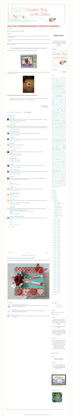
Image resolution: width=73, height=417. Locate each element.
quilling (53, 159)
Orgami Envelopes (62, 151)
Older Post (47, 252)
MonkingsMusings (13, 193)
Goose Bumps (59, 126)
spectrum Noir (61, 169)
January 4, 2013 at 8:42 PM (15, 224)
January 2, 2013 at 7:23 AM (15, 122)
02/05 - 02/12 (56, 285)
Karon (11, 137)
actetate (53, 81)
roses (61, 159)
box (59, 89)
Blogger (47, 414)
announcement (59, 82)
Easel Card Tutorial (58, 114)
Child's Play (62, 103)
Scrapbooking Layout (62, 161)
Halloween (57, 127)
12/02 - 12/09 (56, 222)
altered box (62, 81)
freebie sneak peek (59, 123)
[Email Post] (24, 112)
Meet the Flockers (63, 138)
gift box (56, 124)
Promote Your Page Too (59, 307)
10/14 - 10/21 (56, 234)
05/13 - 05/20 (56, 262)
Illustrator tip (61, 131)
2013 (54, 198)
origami (53, 152)
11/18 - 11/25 (56, 225)
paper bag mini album (61, 154)
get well (53, 124)
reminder (57, 159)
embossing (64, 116)
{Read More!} (58, 45)
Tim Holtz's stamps (55, 175)
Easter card (54, 115)
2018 (54, 192)
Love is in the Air (55, 136)
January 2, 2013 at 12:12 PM (15, 167)
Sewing (63, 164)
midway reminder (55, 141)
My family (58, 143)
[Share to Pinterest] (30, 112)
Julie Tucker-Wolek (13, 131)
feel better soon (58, 119)
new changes (60, 147)
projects (53, 158)
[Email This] (26, 112)
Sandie (11, 124)
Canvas (58, 92)
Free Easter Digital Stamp (56, 121)
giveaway (63, 125)
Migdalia (11, 206)
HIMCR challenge (54, 130)
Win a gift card (58, 184)
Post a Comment (11, 226)
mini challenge (54, 142)
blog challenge (54, 88)
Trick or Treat (57, 178)
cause (53, 98)
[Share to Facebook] (29, 112)
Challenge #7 (61, 102)
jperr (10, 143)
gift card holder (61, 124)
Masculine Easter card (55, 138)
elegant (60, 116)
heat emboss (63, 129)
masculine (62, 137)
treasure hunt (63, 176)
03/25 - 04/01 (56, 274)
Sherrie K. (12, 150)
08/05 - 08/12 (56, 250)
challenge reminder (55, 103)
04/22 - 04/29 (56, 267)
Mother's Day (54, 143)
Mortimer (63, 142)
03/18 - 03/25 (56, 275)
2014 (54, 197)
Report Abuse (55, 353)
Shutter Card (63, 165)
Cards (57, 96)
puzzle (57, 158)
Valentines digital (57, 182)
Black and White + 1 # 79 (58, 203)
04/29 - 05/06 (56, 265)
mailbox (63, 136)
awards (54, 84)
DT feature (54, 113)
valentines (58, 181)
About (14, 26)
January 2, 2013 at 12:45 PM (15, 174)
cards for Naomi (57, 97)
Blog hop (59, 88)
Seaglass (58, 164)
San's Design (61, 160)
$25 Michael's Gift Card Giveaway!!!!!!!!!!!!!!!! (20, 304)
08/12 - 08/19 (56, 249)
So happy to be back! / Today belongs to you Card (58, 215)
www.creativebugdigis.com (21, 99)
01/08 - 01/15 (56, 292)
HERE (62, 345)
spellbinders (54, 170)
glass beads (54, 126)
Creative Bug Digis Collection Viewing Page (27, 26)
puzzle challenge (62, 158)
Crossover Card (59, 108)
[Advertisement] (28, 240)
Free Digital (54, 120)
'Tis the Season (55, 77)
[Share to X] (28, 112)
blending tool (62, 87)
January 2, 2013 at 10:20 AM (15, 147)
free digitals (62, 120)
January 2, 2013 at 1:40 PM (15, 184)
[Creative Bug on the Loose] (58, 306)
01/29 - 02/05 (56, 287)
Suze (11, 187)
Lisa (10, 176)
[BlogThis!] (27, 112)
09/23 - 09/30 (56, 239)
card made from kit (60, 93)
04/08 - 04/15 (56, 270)
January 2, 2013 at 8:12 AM (15, 129)
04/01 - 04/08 (56, 272)
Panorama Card (54, 154)
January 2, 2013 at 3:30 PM (15, 190)
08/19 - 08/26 (56, 247)
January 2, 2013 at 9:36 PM (15, 213)
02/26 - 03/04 (56, 280)
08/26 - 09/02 (56, 245)
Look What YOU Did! (43, 26)
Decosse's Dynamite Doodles (15, 216)
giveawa (59, 125)
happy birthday (63, 127)
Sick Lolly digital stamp (56, 166)
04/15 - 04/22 (56, 269)
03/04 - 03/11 (56, 279)
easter (63, 114)
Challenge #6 (54, 102)
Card (62, 92)
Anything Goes (59, 83)
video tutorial (64, 182)
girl (65, 124)
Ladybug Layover (62, 132)
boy (62, 89)
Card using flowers (58, 94)
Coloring (53, 105)
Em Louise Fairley (13, 169)
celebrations (58, 98)
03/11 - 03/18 (56, 277)
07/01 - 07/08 (56, 259)
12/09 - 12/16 (56, 220)
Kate (10, 164)
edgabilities (56, 116)
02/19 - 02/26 (56, 282)
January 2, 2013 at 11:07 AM (15, 155)
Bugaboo (63, 90)
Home (9, 26)
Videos (54, 183)
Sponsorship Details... (54, 26)
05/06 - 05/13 (56, 264)
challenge (63, 98)
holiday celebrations (62, 130)
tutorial (63, 178)
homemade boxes (55, 131)
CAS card (63, 97)
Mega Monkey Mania (58, 140)
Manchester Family (55, 137)
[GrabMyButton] (60, 66)
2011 (54, 294)
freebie (64, 121)
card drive (53, 93)
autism (65, 83)
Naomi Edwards (56, 314)
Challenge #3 (61, 99)
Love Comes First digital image (60, 135)
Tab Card (63, 172)
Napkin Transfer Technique (60, 144)
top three (58, 176)
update (53, 181)
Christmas (54, 104)
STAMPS (58, 172)
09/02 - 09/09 (56, 244)
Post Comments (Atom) (31, 255)
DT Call (63, 111)
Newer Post (10, 252)
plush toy (63, 157)
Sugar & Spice (56, 205)
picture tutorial (57, 157)
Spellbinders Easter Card (62, 170)
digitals (62, 110)
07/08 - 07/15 (56, 257)
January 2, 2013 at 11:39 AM (15, 161)
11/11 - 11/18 (56, 227)
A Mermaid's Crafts (13, 183)
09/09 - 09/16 (56, 242)
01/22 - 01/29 (56, 289)
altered (57, 81)
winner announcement (56, 185)
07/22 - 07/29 (56, 254)
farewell (53, 119)
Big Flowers (63, 84)
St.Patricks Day (62, 171)
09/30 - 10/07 (56, 237)
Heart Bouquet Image (56, 129)
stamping (53, 172)
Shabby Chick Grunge (55, 165)
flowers (63, 119)
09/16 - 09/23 (56, 240)
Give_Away (54, 125)
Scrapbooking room (57, 163)
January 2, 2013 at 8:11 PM (15, 204)
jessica (11, 117)
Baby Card (58, 84)
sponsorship (55, 171)
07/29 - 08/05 (56, 252)
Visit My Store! (14, 309)
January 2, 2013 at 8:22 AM (15, 140)
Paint (64, 153)
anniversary (53, 82)
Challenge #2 (54, 99)
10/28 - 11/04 (56, 230)
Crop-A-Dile (53, 108)
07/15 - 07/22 (56, 255)
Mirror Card (59, 142)
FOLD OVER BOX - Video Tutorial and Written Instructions (21, 258)
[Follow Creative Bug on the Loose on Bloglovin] (58, 359)
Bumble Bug (54, 92)
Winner (64, 184)
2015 (54, 195)
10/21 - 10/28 (56, 232)
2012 (54, 200)
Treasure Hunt (55, 177)
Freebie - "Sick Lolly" (16, 314)
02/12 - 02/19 (56, 284)
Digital (58, 109)
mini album (62, 141)
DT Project (61, 113)
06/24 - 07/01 (56, 260)
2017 (54, 193)
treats (61, 177)
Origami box (58, 152)
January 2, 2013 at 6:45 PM (15, 196)
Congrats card (58, 105)
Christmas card (61, 104)
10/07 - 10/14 (56, 235)
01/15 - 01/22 (56, 290)
